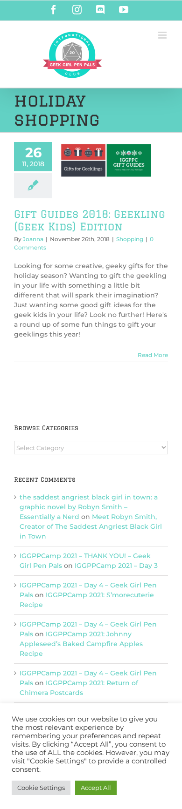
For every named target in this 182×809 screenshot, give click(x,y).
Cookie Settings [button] (41, 787)
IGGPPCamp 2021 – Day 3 (116, 565)
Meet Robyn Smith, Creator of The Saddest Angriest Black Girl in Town (91, 526)
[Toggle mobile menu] (163, 35)
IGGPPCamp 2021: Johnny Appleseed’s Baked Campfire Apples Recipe (81, 644)
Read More (153, 354)
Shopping (129, 239)
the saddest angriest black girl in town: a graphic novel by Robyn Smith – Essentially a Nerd (89, 507)
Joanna (33, 239)
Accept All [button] (96, 787)
